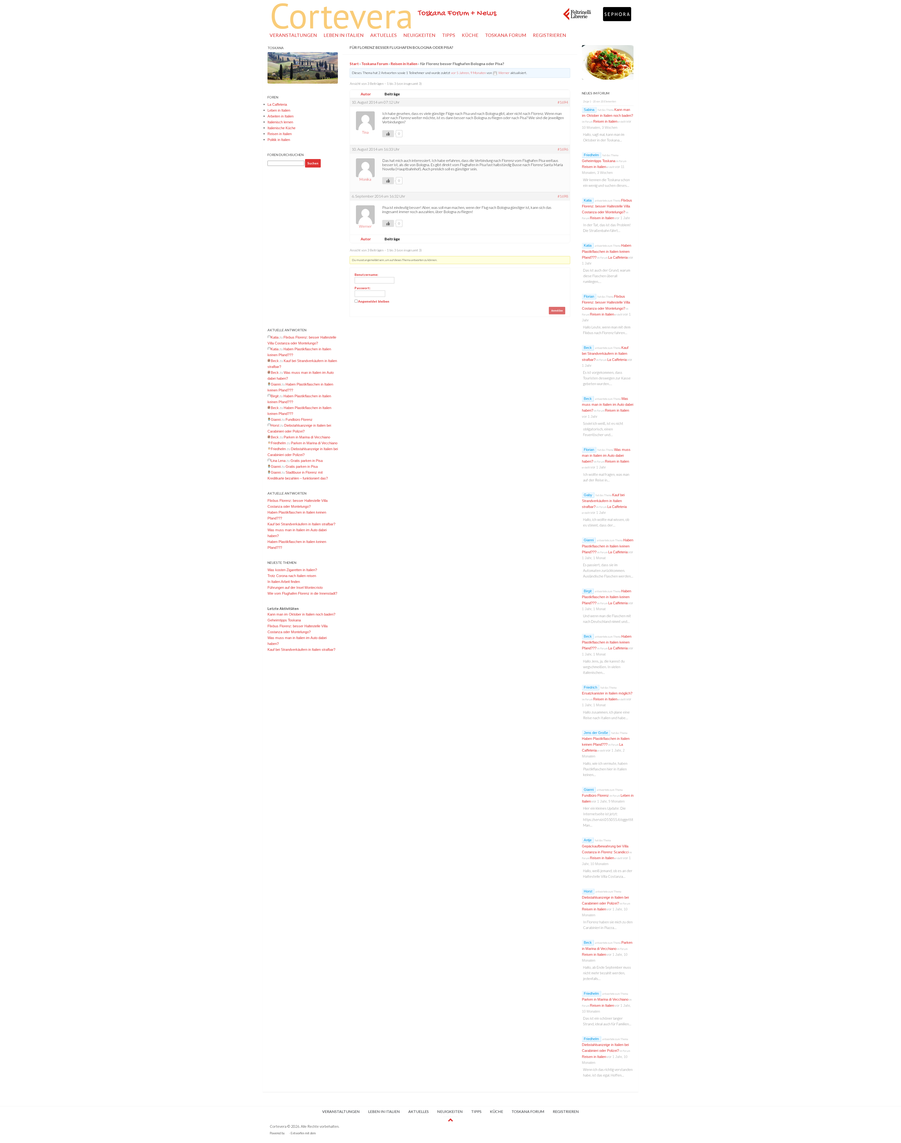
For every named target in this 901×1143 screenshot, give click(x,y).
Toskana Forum (374, 63)
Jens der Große (596, 733)
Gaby (588, 495)
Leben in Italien (278, 110)
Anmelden (557, 310)
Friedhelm (591, 155)
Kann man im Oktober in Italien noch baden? (301, 614)
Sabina (589, 110)
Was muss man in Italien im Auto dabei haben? (607, 404)
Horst (588, 891)
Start (354, 63)
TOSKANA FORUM (505, 35)
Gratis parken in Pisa (306, 461)
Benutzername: (366, 275)
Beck (588, 348)
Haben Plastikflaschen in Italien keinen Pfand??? (606, 251)
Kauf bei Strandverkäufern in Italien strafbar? (301, 524)
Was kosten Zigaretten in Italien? (292, 570)
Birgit (588, 591)
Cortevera (341, 15)
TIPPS (448, 35)
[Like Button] (388, 133)
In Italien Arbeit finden (283, 582)
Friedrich (590, 687)
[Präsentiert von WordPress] (286, 1133)
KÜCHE (470, 35)
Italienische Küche (281, 128)
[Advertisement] (302, 247)
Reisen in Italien (404, 63)
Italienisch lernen (280, 122)
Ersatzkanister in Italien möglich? (607, 693)
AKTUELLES (383, 35)
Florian (589, 296)
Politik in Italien (278, 140)
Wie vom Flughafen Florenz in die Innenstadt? (302, 593)
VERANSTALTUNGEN (293, 35)
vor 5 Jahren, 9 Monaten (468, 73)
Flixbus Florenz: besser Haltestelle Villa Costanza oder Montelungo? (607, 206)
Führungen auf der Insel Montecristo (295, 587)
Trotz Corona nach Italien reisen (291, 576)
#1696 (562, 149)
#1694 (562, 102)
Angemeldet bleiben (373, 301)
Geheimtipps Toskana (284, 620)
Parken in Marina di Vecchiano (307, 437)
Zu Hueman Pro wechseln (334, 1133)
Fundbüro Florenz (299, 419)
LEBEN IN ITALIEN (344, 35)
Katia (588, 200)
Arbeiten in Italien (280, 116)
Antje (588, 840)
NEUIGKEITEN (419, 35)
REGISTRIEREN (549, 35)
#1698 (562, 196)
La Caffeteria (277, 104)
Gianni (589, 540)
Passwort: (362, 288)
